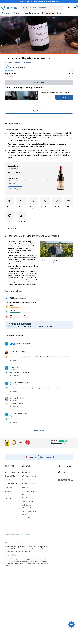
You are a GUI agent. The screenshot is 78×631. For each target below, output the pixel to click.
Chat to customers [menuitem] (11, 483)
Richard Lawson (16, 383)
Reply (15, 360)
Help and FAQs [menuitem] (10, 476)
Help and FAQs (67, 466)
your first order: (31, 1)
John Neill (14, 398)
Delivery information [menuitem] (12, 472)
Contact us (65, 472)
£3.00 (71, 77)
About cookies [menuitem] (9, 487)
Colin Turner (15, 352)
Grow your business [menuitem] (29, 491)
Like (11, 360)
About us (26, 466)
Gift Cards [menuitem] (8, 498)
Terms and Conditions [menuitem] (12, 534)
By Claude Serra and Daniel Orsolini (18, 63)
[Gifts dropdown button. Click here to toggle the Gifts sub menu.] (62, 13)
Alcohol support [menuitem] (10, 480)
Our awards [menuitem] (26, 480)
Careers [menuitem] (25, 487)
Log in (68, 7)
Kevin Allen (14, 367)
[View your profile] (6, 352)
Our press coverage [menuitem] (29, 483)
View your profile (6, 344)
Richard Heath (16, 414)
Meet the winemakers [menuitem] (29, 476)
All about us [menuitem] (26, 472)
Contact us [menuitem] (8, 491)
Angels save (9, 77)
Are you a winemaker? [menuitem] (30, 501)
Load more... (39, 430)
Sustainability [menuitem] (27, 518)
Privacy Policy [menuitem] (26, 534)
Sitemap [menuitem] (7, 495)
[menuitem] (7, 13)
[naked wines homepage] (9, 8)
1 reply (15, 375)
